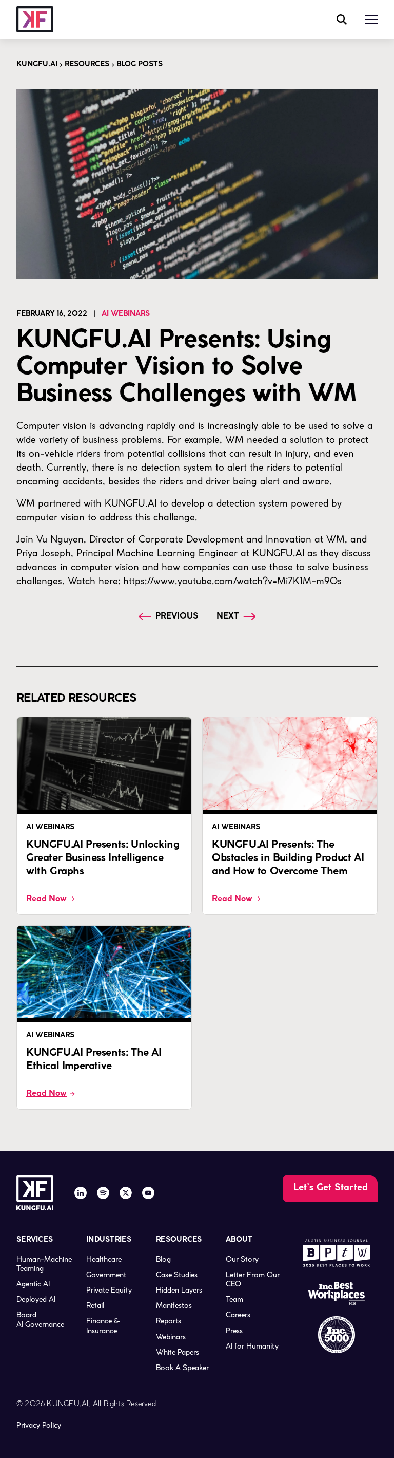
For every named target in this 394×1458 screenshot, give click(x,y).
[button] (371, 19)
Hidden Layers (179, 1290)
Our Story (242, 1259)
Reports (168, 1320)
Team (234, 1299)
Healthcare (104, 1259)
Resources (87, 64)
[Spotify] (103, 1193)
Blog (163, 1259)
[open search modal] (341, 19)
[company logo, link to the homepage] (34, 19)
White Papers (177, 1352)
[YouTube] (148, 1193)
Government (106, 1274)
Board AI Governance (40, 1319)
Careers (238, 1314)
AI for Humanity (252, 1346)
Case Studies (177, 1274)
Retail (95, 1305)
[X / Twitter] (126, 1193)
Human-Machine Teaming (44, 1264)
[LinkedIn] (80, 1193)
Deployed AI (35, 1299)
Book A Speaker (182, 1367)
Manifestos (174, 1305)
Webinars (171, 1336)
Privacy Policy (38, 1425)
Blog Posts (139, 64)
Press (234, 1330)
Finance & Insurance (103, 1325)
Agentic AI (33, 1283)
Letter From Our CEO (253, 1279)
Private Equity (109, 1290)
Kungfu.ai (36, 64)
